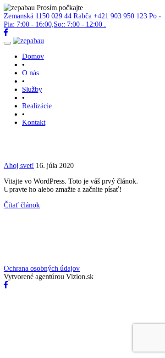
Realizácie (37, 106)
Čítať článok (22, 205)
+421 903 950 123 (121, 16)
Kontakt (33, 122)
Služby (32, 89)
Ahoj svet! (19, 165)
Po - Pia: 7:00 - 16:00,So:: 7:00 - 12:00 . (82, 20)
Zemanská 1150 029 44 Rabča (49, 16)
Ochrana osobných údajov (42, 268)
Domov (33, 56)
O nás (30, 73)
